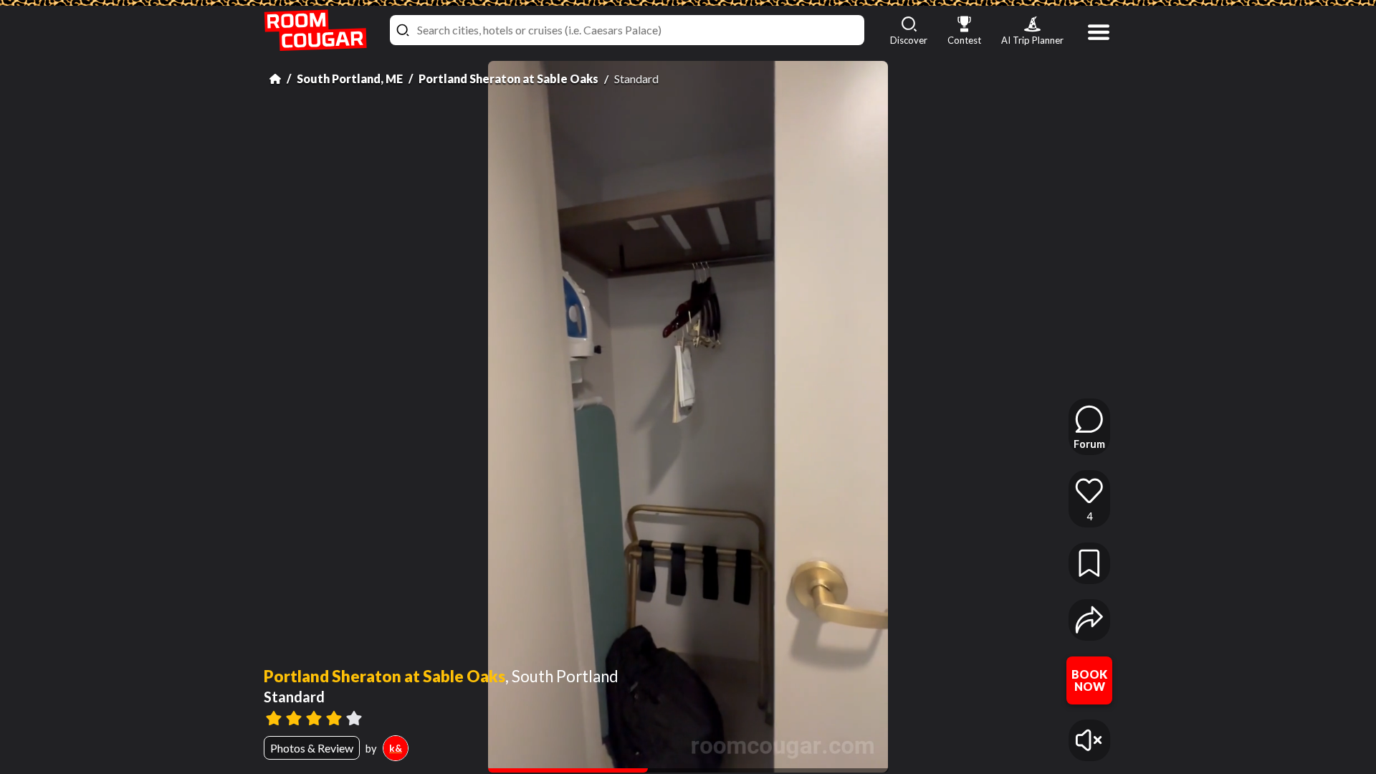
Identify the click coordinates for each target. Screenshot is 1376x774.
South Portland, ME (350, 78)
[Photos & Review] (662, 717)
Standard (294, 696)
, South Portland (561, 676)
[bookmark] (1089, 563)
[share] (1089, 620)
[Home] (275, 79)
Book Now (1089, 680)
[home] (315, 30)
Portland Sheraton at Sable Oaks (508, 78)
